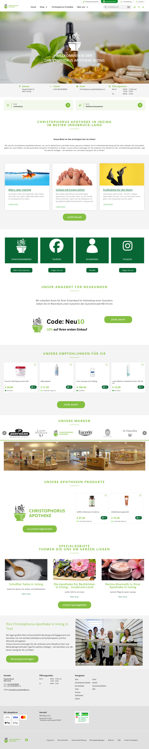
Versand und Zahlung (99, 686)
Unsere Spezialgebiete (21, 259)
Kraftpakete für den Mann (118, 189)
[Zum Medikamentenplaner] (140, 105)
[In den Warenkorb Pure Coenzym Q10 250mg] (105, 387)
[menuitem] (33, 7)
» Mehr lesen (13, 204)
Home (94, 679)
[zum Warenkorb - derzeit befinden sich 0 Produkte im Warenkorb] (134, 7)
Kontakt (94, 682)
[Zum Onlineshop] (68, 105)
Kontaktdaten (92, 259)
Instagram (127, 259)
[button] (129, 7)
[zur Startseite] (16, 6)
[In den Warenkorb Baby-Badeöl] (69, 387)
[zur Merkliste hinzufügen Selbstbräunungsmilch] (140, 496)
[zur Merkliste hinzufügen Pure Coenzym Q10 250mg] (107, 365)
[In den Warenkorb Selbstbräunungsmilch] (138, 518)
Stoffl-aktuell (79, 695)
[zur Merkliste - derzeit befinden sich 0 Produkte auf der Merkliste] (139, 7)
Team (77, 689)
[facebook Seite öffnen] (26, 740)
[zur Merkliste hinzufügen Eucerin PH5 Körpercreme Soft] (35, 365)
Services (77, 692)
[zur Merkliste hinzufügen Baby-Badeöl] (71, 365)
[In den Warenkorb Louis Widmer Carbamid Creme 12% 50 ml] (141, 387)
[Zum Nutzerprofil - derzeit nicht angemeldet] (143, 7)
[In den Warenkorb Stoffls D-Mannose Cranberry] (104, 518)
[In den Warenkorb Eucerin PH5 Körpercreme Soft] (33, 387)
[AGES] (82, 717)
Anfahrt (77, 698)
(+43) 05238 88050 (13, 684)
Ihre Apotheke (79, 686)
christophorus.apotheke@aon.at (18, 690)
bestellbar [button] (10, 391)
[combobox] (117, 7)
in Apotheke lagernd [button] (49, 391)
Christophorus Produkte (82, 682)
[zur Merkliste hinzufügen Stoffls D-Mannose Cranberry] (105, 496)
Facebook (56, 259)
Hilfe (93, 689)
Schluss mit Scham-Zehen (70, 189)
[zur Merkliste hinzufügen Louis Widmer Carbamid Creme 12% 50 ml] (142, 365)
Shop (76, 679)
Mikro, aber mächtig (19, 189)
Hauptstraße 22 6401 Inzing (9, 680)
